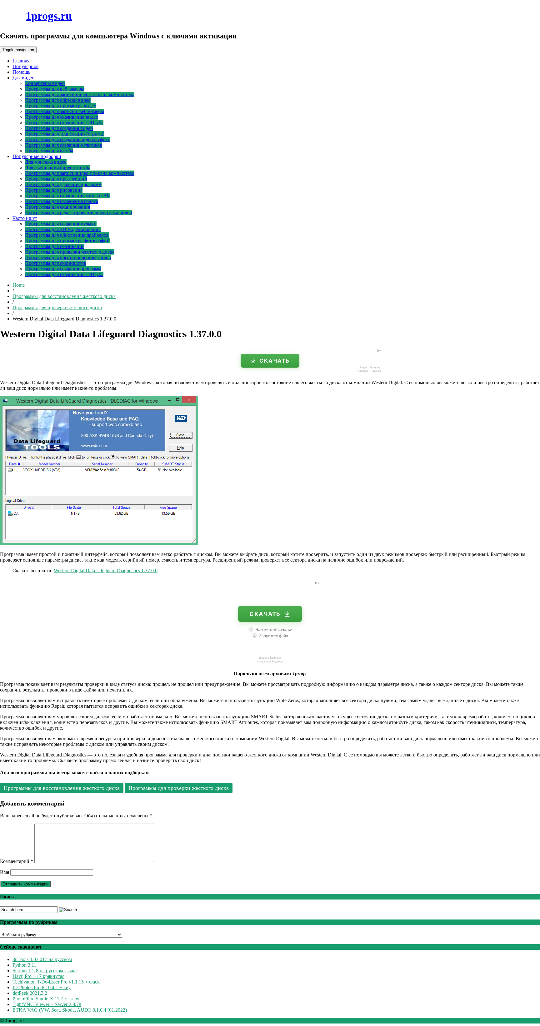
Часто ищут (24, 218)
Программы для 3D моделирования (63, 229)
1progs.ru (49, 16)
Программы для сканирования (57, 207)
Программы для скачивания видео (61, 117)
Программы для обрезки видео (58, 100)
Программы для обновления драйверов (67, 235)
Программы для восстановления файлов (68, 257)
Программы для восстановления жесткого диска (64, 296)
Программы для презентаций (56, 178)
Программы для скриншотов (55, 263)
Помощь (21, 72)
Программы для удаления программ (63, 184)
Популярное (25, 66)
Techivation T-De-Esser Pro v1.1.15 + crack (56, 981)
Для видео (23, 77)
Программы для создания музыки (61, 223)
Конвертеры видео (45, 83)
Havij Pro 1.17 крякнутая (38, 976)
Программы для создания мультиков (63, 145)
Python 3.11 (24, 965)
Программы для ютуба (49, 150)
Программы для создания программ (63, 268)
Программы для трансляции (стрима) (64, 133)
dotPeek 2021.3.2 (29, 993)
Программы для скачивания (54, 246)
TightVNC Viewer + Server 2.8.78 (46, 1004)
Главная (20, 60)
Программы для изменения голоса (61, 201)
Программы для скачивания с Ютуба (64, 122)
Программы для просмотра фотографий (67, 240)
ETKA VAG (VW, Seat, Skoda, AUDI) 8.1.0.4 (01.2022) (69, 1010)
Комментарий (16, 861)
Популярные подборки (36, 156)
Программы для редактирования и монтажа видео (78, 212)
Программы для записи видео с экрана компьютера (79, 94)
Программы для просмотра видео (60, 105)
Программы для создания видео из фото (67, 139)
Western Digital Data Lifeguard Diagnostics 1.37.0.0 (106, 570)
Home (18, 285)
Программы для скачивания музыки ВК (67, 195)
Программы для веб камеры (54, 89)
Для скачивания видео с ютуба (57, 167)
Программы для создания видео (59, 128)
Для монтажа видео (46, 162)
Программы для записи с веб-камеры (64, 111)
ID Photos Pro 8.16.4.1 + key (41, 987)
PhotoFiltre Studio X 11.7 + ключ (45, 998)
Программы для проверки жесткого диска (69, 252)
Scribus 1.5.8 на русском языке (44, 970)
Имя (4, 872)
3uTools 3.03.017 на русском (42, 959)
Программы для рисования (53, 190)
